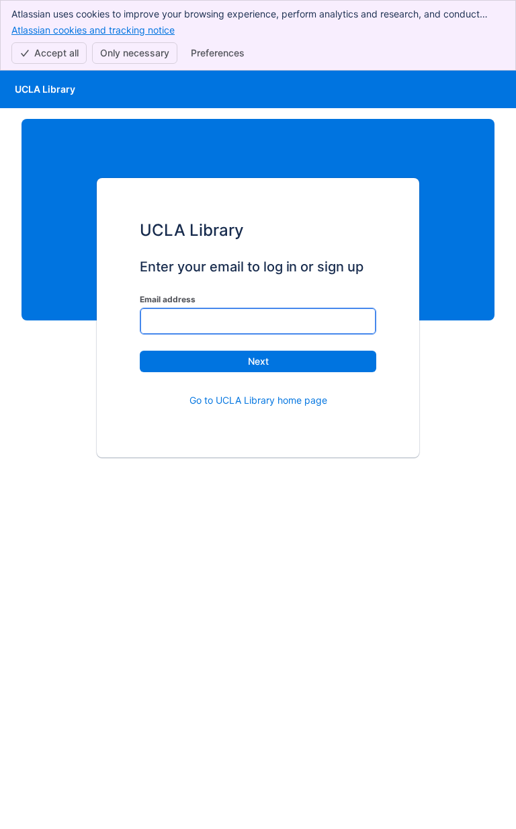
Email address (168, 299)
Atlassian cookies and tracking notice (93, 30)
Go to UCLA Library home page (258, 400)
